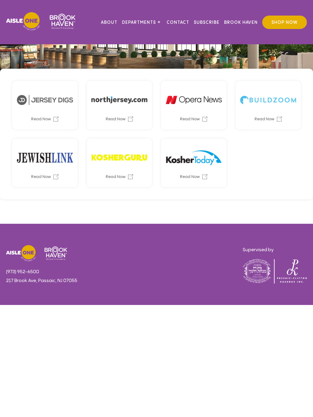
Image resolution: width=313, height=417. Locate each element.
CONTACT (178, 22)
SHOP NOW (284, 22)
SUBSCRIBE (206, 22)
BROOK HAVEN (241, 22)
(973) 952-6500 (22, 272)
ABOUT (109, 22)
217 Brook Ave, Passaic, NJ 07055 (41, 280)
